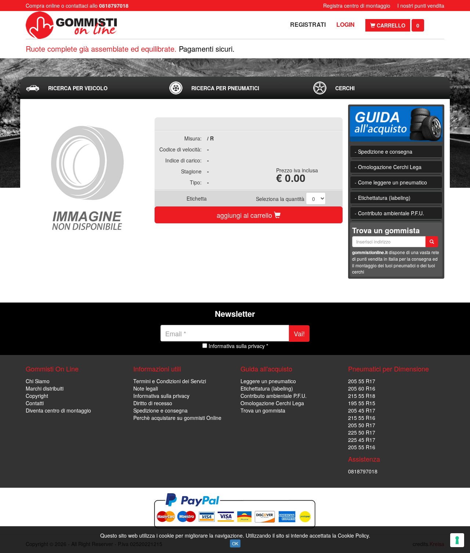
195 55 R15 (361, 403)
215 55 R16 (361, 417)
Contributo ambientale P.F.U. (274, 395)
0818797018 (362, 471)
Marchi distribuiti (45, 388)
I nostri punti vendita (420, 5)
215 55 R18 (361, 395)
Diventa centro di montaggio (58, 410)
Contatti (35, 403)
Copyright (37, 395)
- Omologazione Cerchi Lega (388, 167)
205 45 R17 (361, 410)
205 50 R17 (361, 425)
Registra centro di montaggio (356, 5)
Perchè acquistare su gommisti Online (177, 417)
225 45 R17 (361, 439)
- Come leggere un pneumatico (391, 182)
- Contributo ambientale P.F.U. (389, 213)
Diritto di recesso (152, 403)
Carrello (390, 25)
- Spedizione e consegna (383, 151)
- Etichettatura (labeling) (383, 197)
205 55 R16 (361, 447)
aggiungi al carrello (245, 215)
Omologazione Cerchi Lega (272, 403)
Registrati (308, 24)
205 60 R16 (361, 388)
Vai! (299, 333)
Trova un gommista (263, 410)
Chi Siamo (38, 381)
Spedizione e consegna (160, 410)
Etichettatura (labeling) (267, 388)
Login (345, 24)
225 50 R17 (361, 432)
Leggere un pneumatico (268, 381)
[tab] (91, 88)
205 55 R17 (361, 381)
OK (235, 543)
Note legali (145, 388)
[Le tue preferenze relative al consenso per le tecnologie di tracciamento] (457, 540)
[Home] (72, 25)
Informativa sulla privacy (161, 395)
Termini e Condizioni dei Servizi (169, 381)
